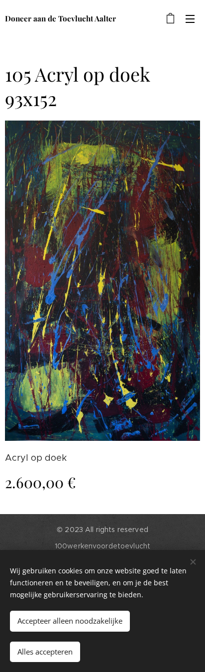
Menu (190, 18)
